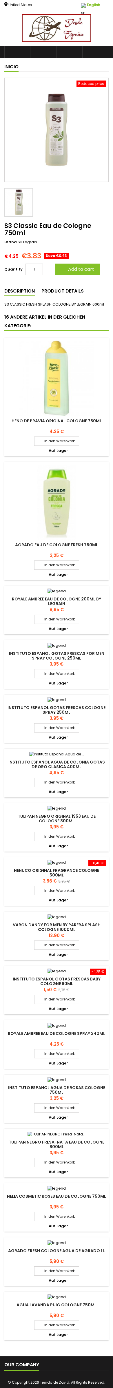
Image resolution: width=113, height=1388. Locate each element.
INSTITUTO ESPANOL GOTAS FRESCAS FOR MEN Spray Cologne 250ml (56, 656)
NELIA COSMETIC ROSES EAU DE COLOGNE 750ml (56, 1196)
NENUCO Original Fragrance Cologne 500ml (56, 873)
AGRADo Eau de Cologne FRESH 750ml (56, 545)
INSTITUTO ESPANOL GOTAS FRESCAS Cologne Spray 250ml (56, 710)
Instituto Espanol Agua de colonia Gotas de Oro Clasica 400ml (56, 764)
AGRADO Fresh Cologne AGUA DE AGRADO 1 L (56, 1251)
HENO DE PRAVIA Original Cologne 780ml (57, 421)
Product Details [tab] (62, 291)
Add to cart (77, 269)
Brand (10, 242)
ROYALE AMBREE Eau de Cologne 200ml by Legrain (56, 601)
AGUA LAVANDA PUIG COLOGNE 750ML (56, 1305)
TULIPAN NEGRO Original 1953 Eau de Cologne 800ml (57, 818)
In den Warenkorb (56, 441)
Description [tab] (19, 291)
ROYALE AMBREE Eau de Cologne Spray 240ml (56, 1033)
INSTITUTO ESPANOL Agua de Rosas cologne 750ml (56, 1090)
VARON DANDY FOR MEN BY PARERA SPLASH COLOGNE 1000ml (57, 927)
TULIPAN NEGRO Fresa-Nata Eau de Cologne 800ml (56, 1144)
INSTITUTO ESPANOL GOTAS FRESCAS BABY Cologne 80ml (57, 981)
